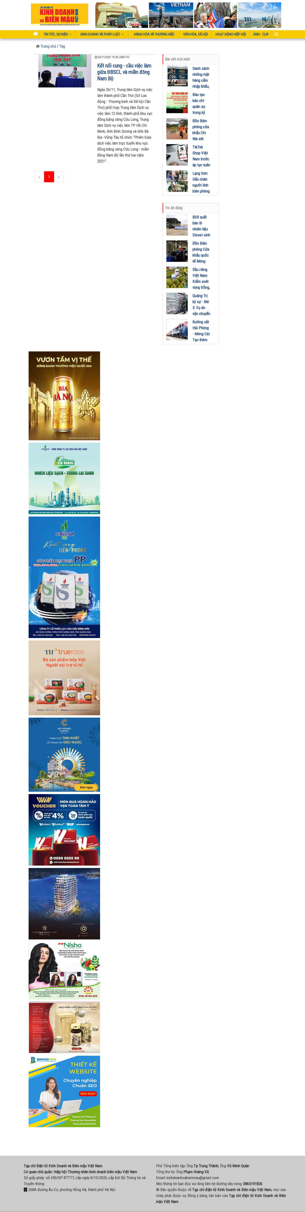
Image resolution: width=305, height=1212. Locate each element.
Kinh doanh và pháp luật (100, 34)
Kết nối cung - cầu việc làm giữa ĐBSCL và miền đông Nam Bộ (124, 72)
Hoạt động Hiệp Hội (231, 34)
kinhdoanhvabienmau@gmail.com (193, 1177)
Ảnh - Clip (261, 34)
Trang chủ (48, 46)
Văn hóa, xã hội (195, 34)
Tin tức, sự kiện (56, 34)
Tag (62, 46)
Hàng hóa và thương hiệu (154, 34)
